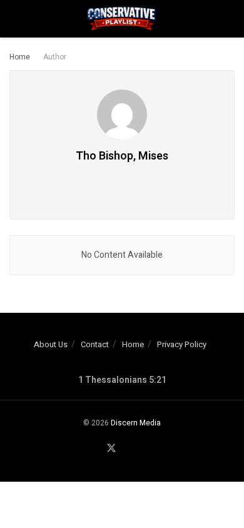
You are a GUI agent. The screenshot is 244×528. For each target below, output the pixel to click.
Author (54, 57)
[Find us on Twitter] (111, 449)
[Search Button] (229, 19)
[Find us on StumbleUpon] (141, 449)
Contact (95, 344)
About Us (51, 344)
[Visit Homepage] (122, 18)
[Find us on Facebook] (95, 449)
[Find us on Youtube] (127, 449)
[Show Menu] (14, 19)
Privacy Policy (181, 344)
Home (19, 57)
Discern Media (136, 423)
